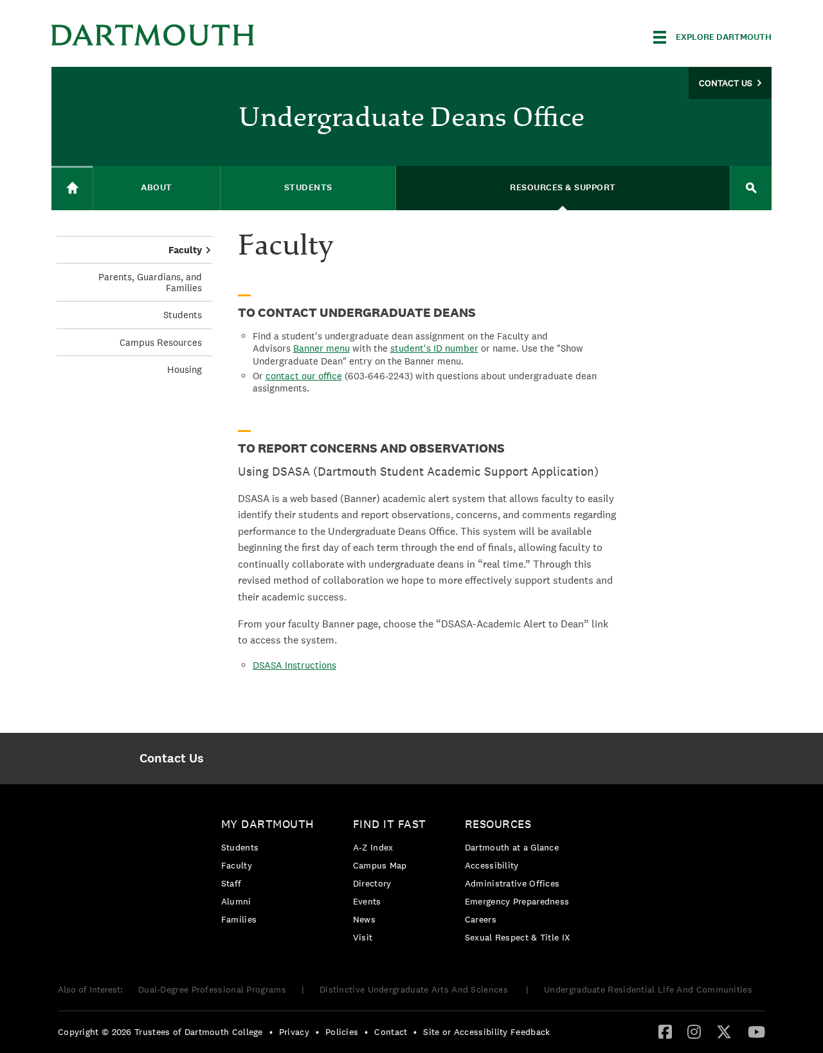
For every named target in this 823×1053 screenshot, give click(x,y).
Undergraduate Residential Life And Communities (648, 989)
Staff (231, 883)
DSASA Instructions (294, 665)
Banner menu (321, 348)
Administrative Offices (512, 883)
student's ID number (434, 348)
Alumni (236, 901)
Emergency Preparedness (517, 901)
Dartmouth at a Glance (512, 847)
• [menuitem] (271, 1032)
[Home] (72, 188)
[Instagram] (694, 1031)
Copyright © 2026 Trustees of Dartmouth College (160, 1032)
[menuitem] (171, 758)
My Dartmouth (267, 823)
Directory (372, 883)
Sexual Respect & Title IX (517, 937)
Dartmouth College (153, 35)
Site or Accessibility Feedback (486, 1032)
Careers (480, 919)
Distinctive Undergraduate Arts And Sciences (415, 989)
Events (367, 901)
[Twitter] (724, 1031)
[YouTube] (756, 1031)
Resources (498, 823)
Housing (184, 369)
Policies (341, 1032)
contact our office (304, 376)
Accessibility (492, 865)
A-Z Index (373, 847)
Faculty (185, 250)
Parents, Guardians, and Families (150, 282)
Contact (390, 1032)
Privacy (294, 1032)
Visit (363, 937)
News (364, 919)
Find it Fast (389, 823)
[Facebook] (665, 1031)
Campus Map (380, 865)
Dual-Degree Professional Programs (212, 989)
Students (182, 315)
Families (239, 919)
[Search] (751, 188)
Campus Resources (161, 342)
